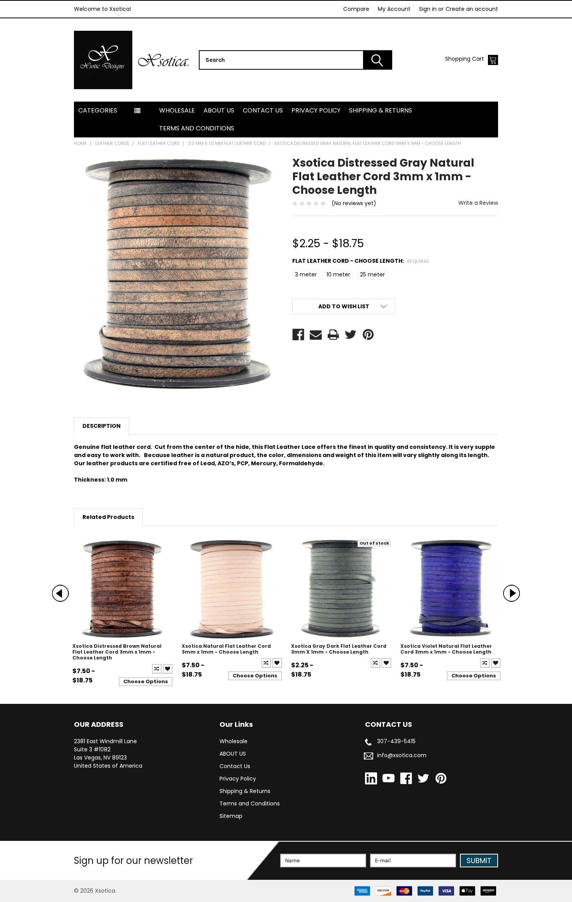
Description (101, 426)
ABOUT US (219, 110)
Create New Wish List (167, 668)
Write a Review (478, 203)
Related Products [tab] (108, 517)
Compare (356, 9)
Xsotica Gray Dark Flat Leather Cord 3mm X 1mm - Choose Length (338, 649)
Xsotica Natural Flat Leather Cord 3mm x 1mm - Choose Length (226, 649)
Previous (60, 593)
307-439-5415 (396, 741)
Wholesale (177, 110)
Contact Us (263, 110)
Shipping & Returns (380, 110)
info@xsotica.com (401, 755)
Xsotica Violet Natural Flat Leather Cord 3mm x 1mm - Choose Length (446, 649)
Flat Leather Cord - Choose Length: (360, 261)
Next (511, 593)
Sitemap (230, 816)
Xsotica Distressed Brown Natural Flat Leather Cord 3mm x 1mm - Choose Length (116, 652)
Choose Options (145, 681)
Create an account (472, 9)
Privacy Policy (315, 110)
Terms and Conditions (196, 128)
